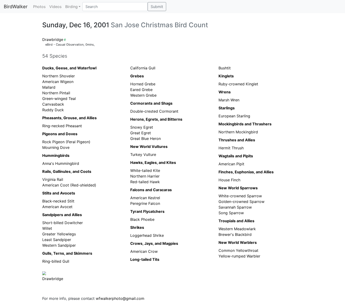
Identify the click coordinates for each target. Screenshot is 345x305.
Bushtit (224, 68)
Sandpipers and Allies (62, 214)
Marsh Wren (228, 100)
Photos (39, 6)
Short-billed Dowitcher (62, 222)
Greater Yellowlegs (59, 234)
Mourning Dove (55, 147)
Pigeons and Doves (59, 133)
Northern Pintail (56, 93)
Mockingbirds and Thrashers (245, 124)
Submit (157, 6)
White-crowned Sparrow (240, 196)
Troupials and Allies (236, 220)
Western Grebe (143, 95)
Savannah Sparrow (235, 207)
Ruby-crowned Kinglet (238, 84)
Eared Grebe (141, 89)
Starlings (226, 108)
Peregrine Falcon (145, 203)
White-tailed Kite (145, 170)
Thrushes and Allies (236, 140)
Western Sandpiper (59, 245)
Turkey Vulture (143, 154)
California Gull (142, 68)
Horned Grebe (142, 84)
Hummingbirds (55, 155)
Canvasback (53, 104)
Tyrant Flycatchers (147, 211)
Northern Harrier (145, 176)
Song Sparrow (231, 212)
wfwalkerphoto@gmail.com (120, 298)
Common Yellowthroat (238, 250)
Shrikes (137, 227)
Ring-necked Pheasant (62, 125)
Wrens (224, 92)
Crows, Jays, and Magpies (154, 243)
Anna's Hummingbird (60, 163)
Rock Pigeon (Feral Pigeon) (66, 141)
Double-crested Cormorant (154, 111)
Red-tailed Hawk (145, 181)
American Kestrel (145, 197)
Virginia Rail (52, 179)
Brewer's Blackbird (235, 234)
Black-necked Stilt (58, 201)
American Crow (144, 251)
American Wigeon (57, 81)
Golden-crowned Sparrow (241, 201)
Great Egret (140, 133)
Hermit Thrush (231, 148)
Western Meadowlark (237, 228)
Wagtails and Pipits (235, 156)
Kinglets (226, 76)
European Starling (234, 116)
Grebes (137, 76)
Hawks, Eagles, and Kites (153, 162)
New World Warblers (237, 242)
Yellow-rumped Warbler (239, 256)
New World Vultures (149, 146)
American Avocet (57, 206)
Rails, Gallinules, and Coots (66, 171)
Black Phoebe (142, 219)
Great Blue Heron (145, 138)
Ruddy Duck (53, 109)
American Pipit (231, 164)
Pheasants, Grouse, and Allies (69, 117)
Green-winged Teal (59, 98)
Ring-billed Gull (55, 261)
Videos (55, 6)
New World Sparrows (238, 188)
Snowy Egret (141, 127)
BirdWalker (15, 6)
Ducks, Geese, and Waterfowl (69, 68)
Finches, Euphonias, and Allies (246, 172)
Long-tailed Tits (144, 259)
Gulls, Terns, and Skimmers (67, 253)
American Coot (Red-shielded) (69, 185)
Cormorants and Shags (151, 103)
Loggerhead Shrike (147, 235)
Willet (47, 228)
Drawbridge (52, 39)
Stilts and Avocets (58, 193)
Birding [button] (71, 6)
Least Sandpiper (56, 239)
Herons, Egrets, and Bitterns (156, 119)
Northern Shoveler (58, 76)
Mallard (48, 87)
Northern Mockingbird (238, 132)
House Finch (229, 180)
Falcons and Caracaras (151, 189)
